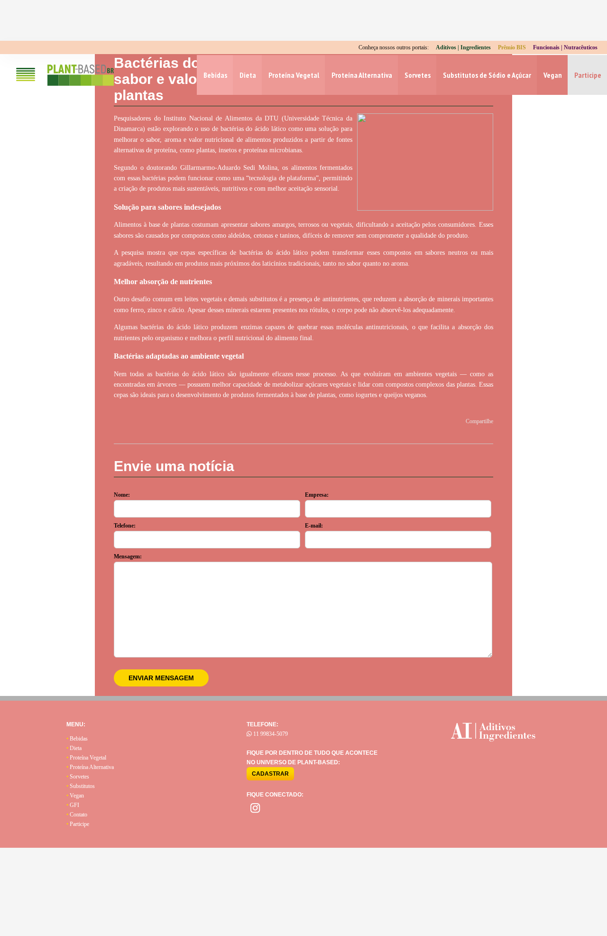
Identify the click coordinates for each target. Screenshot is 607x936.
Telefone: (125, 525)
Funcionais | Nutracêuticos (565, 47)
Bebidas (215, 75)
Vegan (552, 75)
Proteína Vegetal (293, 75)
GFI (72, 805)
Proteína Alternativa (361, 75)
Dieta (247, 75)
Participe (587, 75)
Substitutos (80, 786)
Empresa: (317, 494)
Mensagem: (128, 556)
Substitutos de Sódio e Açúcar (487, 75)
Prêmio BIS (512, 47)
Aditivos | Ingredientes (463, 47)
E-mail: (314, 525)
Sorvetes (418, 75)
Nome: (122, 494)
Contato (76, 814)
